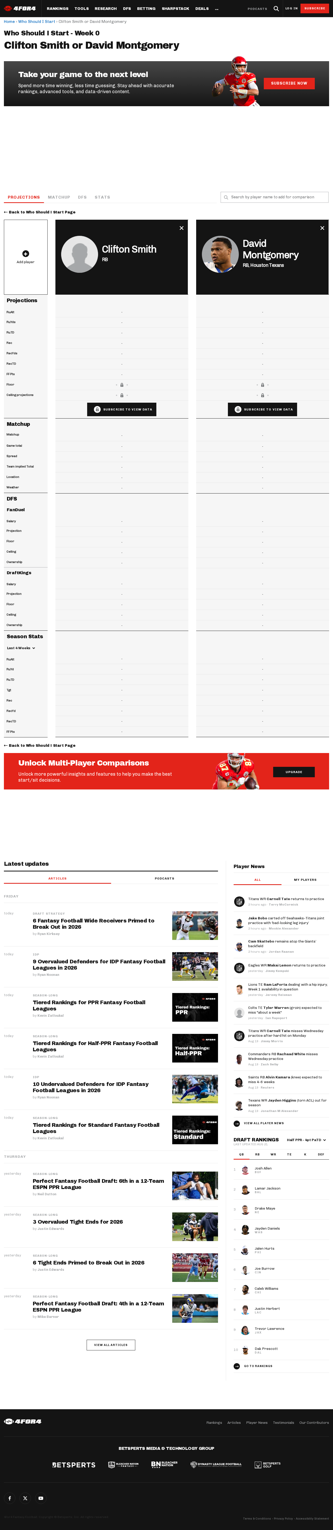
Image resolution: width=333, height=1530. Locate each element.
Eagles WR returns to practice (286, 965)
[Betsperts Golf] (268, 1465)
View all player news (264, 1123)
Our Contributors (314, 1422)
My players (305, 880)
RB (257, 1154)
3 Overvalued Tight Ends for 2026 (78, 1222)
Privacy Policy (283, 1518)
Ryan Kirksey (48, 934)
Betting (146, 9)
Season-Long (45, 995)
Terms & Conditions (257, 1518)
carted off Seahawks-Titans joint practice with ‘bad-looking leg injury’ (286, 920)
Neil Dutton (46, 1194)
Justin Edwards (50, 1229)
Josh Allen (263, 1168)
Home (9, 21)
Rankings (57, 9)
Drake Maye (265, 1208)
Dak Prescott (266, 1348)
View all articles (111, 1345)
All (257, 880)
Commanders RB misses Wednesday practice (283, 1056)
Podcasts (257, 9)
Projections (24, 197)
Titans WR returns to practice (286, 899)
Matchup (59, 197)
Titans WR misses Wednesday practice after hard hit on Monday (285, 1033)
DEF (321, 1154)
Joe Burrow (264, 1268)
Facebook (9, 1498)
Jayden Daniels (267, 1228)
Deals (202, 9)
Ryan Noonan (48, 975)
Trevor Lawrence (269, 1328)
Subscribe (314, 8)
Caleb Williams (266, 1288)
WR (273, 1154)
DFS (82, 197)
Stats (102, 197)
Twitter (25, 1498)
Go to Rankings (258, 1366)
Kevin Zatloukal (50, 1015)
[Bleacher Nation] (164, 1465)
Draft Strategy (49, 913)
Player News (257, 1422)
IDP (36, 954)
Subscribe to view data (127, 409)
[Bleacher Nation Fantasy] (123, 1465)
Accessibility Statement (312, 1518)
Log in (291, 8)
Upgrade (294, 772)
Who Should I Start (36, 21)
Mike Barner (48, 1317)
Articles (57, 878)
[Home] (22, 1421)
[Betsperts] (74, 1465)
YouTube (41, 1498)
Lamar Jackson (267, 1188)
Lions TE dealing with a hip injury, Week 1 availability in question (288, 986)
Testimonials (283, 1422)
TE (289, 1154)
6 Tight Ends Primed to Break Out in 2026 (88, 1263)
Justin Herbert (267, 1308)
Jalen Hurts (264, 1248)
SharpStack (175, 9)
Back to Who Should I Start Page (42, 212)
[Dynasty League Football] (215, 1465)
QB (241, 1154)
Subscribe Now (289, 83)
